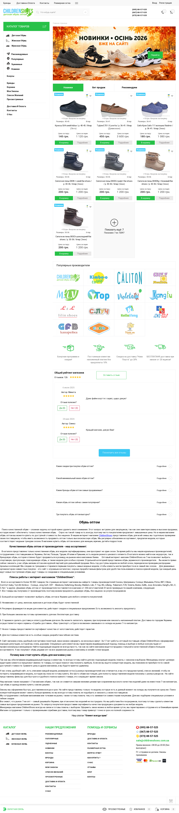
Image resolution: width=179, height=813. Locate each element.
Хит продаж (98, 87)
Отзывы (91, 767)
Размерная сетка (62, 3)
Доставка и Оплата (26, 3)
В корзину (64, 143)
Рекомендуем (129, 87)
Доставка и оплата (16, 106)
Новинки (15, 69)
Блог (89, 772)
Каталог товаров (18, 26)
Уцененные (16, 64)
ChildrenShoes (105, 535)
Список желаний (15, 95)
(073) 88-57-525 (149, 736)
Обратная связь (15, 809)
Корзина (11, 87)
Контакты (44, 3)
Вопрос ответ (94, 753)
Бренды (7, 3)
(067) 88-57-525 (149, 731)
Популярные (16, 59)
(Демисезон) (114, 128)
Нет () (74, 408)
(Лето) (73, 128)
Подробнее (82, 142)
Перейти (155, 55)
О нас (9, 114)
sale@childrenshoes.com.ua (152, 740)
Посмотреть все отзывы (114, 452)
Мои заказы (13, 91)
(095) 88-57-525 (149, 727)
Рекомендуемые (19, 54)
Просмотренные (15, 99)
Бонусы (10, 76)
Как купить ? (93, 758)
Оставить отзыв (111, 375)
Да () (62, 408)
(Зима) (161, 128)
